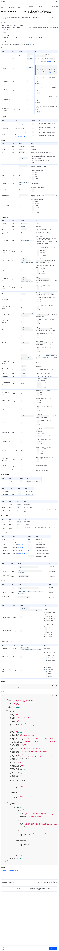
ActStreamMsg (22, 132)
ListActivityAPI (49, 61)
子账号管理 (5, 29)
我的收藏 (56, 6)
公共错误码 (5, 870)
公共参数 (32, 44)
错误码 (11, 870)
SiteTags (14, 466)
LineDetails (15, 481)
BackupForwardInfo (21, 553)
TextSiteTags (15, 471)
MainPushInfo (20, 545)
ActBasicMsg (22, 128)
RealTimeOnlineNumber (20, 136)
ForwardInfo (19, 550)
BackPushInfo (20, 547)
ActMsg (21, 124)
